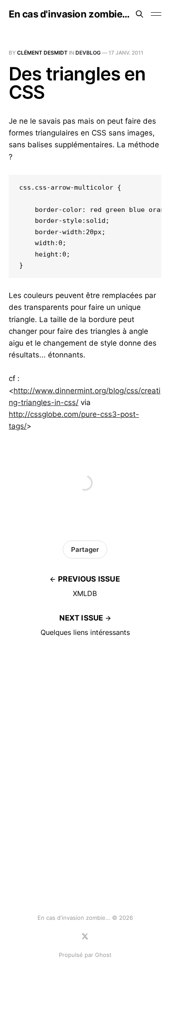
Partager (85, 549)
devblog (88, 52)
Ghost (103, 954)
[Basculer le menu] (156, 14)
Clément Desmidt (42, 52)
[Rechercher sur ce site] (139, 14)
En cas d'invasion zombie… (69, 14)
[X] (85, 936)
